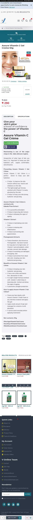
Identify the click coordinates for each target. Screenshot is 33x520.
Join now (12, 7)
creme (8, 338)
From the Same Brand (23, 387)
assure (14, 336)
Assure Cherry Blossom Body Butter (24, 374)
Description (8, 116)
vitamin (21, 336)
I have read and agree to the (14, 498)
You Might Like (7, 387)
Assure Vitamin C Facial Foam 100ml (9, 374)
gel (3, 338)
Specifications (24, 116)
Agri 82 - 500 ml (7, 406)
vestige (8, 336)
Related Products (9, 355)
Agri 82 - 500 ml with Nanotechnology (24, 406)
